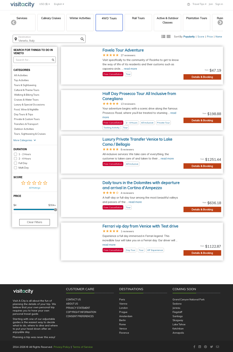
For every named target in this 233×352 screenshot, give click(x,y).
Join (211, 4)
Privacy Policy (62, 347)
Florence (124, 332)
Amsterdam (125, 316)
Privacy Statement (78, 307)
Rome (122, 324)
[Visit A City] (23, 291)
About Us (72, 303)
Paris (122, 299)
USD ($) (43, 4)
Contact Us (73, 299)
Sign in (219, 4)
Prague (123, 312)
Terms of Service (83, 347)
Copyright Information (81, 312)
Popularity (189, 36)
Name (219, 36)
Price (210, 36)
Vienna (123, 303)
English (58, 4)
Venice (123, 328)
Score (201, 36)
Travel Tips (199, 4)
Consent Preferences (80, 316)
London (123, 307)
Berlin (122, 320)
